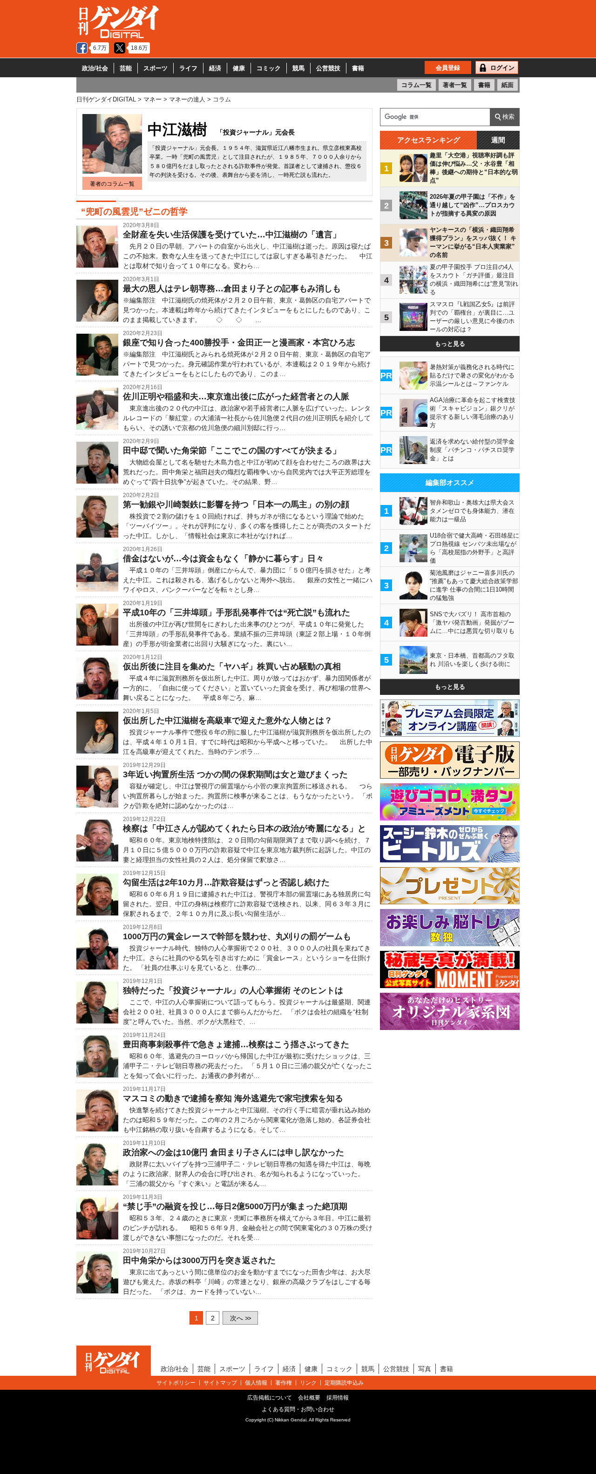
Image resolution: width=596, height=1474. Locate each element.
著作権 (283, 1383)
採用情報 (337, 1397)
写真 (424, 1369)
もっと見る (450, 343)
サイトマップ (220, 1383)
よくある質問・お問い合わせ (298, 1409)
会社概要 (309, 1397)
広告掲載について (269, 1397)
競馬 (298, 68)
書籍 (358, 68)
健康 (239, 68)
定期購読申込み (344, 1383)
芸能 (126, 68)
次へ (240, 1318)
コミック (269, 68)
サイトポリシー (176, 1383)
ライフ (188, 68)
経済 (215, 68)
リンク (308, 1383)
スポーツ (155, 68)
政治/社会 (95, 68)
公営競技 (328, 68)
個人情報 (256, 1383)
